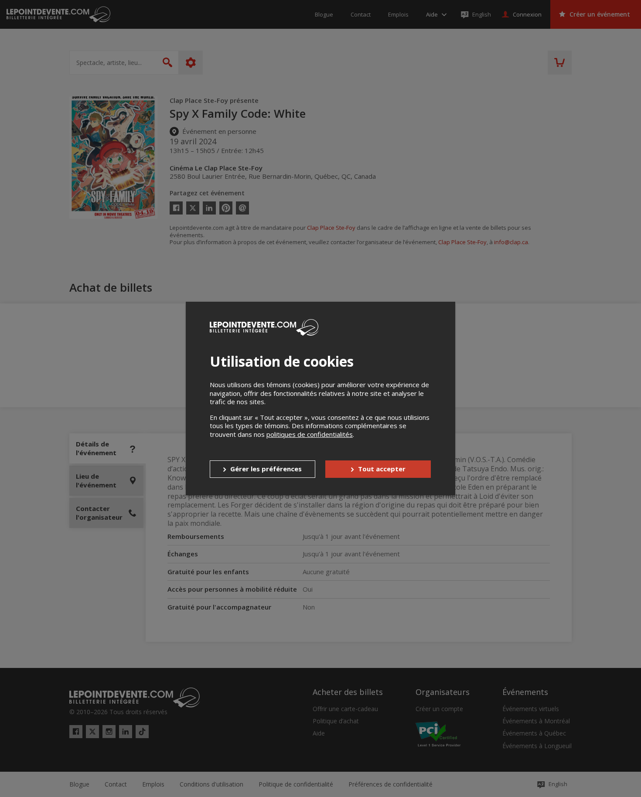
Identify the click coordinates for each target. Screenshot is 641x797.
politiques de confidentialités (309, 434)
